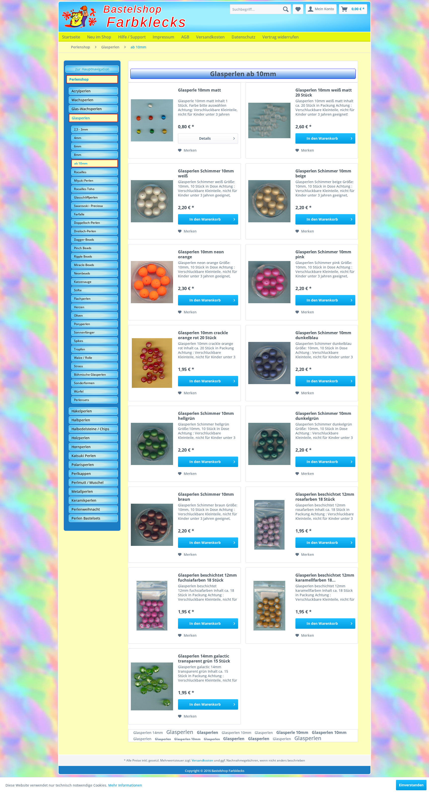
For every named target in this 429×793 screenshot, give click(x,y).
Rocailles (80, 172)
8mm (77, 155)
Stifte (78, 290)
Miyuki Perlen (83, 180)
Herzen (79, 307)
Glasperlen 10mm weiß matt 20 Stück (323, 93)
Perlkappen (81, 473)
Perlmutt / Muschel (88, 482)
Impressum (163, 37)
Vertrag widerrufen (280, 37)
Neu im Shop (99, 37)
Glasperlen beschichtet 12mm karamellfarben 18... (324, 578)
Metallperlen (82, 491)
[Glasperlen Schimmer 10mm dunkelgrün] (269, 444)
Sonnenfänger (84, 332)
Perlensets (81, 400)
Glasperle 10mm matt (199, 90)
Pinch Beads (82, 248)
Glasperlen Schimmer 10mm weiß (206, 173)
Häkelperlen (82, 411)
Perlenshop (79, 79)
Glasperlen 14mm (148, 732)
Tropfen (79, 349)
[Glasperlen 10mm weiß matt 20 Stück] (269, 120)
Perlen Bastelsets (86, 518)
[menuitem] (260, 9)
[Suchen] (286, 9)
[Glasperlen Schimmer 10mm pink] (269, 282)
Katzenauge (82, 282)
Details (205, 138)
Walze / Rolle (83, 358)
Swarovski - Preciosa (88, 206)
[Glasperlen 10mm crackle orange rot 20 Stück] (152, 363)
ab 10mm (80, 163)
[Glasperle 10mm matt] (152, 120)
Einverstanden (411, 785)
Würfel (78, 391)
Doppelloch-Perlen (87, 223)
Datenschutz (243, 37)
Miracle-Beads (84, 265)
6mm (77, 146)
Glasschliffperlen (86, 197)
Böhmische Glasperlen (90, 374)
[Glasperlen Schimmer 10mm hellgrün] (152, 444)
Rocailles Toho (84, 189)
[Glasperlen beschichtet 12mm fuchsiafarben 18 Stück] (152, 605)
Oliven (78, 315)
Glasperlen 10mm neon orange (201, 254)
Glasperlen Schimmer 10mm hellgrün (206, 416)
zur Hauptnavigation (92, 69)
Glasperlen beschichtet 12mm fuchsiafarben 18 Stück (207, 578)
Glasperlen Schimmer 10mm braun (206, 497)
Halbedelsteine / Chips (90, 429)
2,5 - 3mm (81, 129)
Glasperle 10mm (292, 732)
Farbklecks (147, 22)
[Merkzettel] (298, 9)
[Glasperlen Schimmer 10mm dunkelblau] (269, 363)
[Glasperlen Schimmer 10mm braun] (152, 525)
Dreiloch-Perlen (85, 231)
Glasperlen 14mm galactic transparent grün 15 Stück (204, 658)
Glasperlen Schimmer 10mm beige (323, 173)
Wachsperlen (82, 100)
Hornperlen (81, 446)
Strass (78, 366)
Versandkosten (210, 37)
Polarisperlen (83, 464)
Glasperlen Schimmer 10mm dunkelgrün (323, 416)
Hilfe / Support (132, 37)
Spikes (78, 341)
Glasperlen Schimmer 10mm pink (323, 254)
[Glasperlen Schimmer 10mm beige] (269, 201)
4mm (77, 138)
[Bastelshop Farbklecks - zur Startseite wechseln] (79, 16)
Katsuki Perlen (84, 455)
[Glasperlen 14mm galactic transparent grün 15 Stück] (152, 686)
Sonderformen (84, 383)
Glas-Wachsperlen (87, 108)
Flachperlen (82, 299)
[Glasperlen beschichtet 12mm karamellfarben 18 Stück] (269, 605)
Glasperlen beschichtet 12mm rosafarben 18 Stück (324, 497)
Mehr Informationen (125, 785)
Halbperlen (81, 420)
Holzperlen (81, 437)
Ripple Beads (83, 256)
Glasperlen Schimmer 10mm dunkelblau (323, 335)
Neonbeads (82, 273)
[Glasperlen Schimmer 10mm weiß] (152, 201)
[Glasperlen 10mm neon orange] (152, 282)
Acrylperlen (81, 91)
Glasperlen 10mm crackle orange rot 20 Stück (203, 335)
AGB (185, 37)
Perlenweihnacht (86, 509)
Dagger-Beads (84, 239)
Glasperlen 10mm (237, 732)
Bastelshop (132, 9)
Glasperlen (81, 118)
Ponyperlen (82, 324)
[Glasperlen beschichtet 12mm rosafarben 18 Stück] (269, 525)
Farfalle (79, 214)
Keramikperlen (84, 500)
